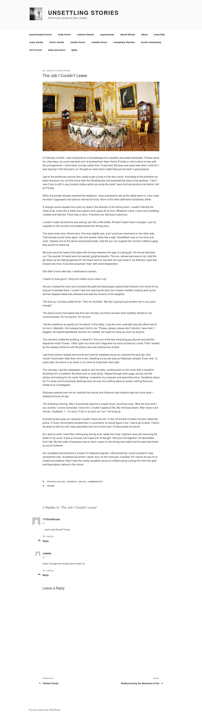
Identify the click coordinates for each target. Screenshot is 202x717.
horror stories (56, 42)
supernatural (107, 34)
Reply (46, 541)
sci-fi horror (35, 49)
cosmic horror (77, 42)
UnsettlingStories (58, 70)
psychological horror (40, 34)
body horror (64, 34)
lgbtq (74, 49)
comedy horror (99, 42)
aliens (144, 34)
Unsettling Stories (83, 12)
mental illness (127, 34)
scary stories (36, 42)
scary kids (159, 34)
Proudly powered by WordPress (44, 709)
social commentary (151, 42)
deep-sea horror (56, 49)
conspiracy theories (124, 42)
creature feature (85, 34)
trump (51, 486)
